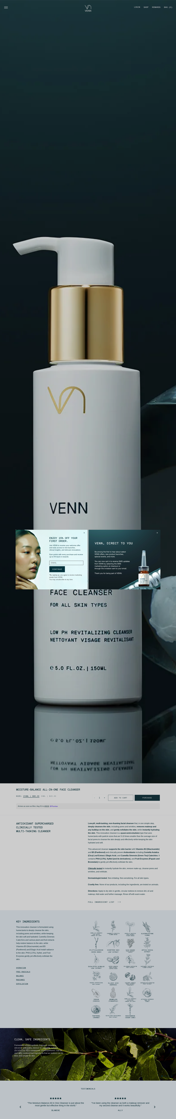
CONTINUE (57, 569)
